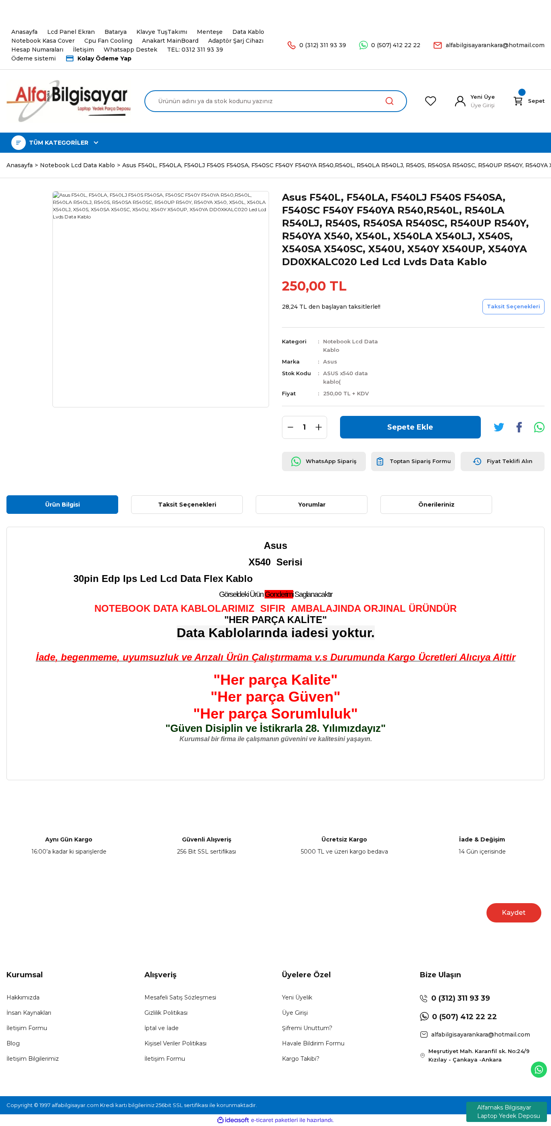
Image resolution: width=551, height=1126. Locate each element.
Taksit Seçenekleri (187, 504)
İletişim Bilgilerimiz (32, 1058)
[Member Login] (460, 101)
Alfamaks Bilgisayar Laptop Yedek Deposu (508, 1112)
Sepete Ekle (410, 427)
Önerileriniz (436, 504)
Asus (330, 361)
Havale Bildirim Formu (313, 1043)
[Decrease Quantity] (290, 427)
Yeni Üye (483, 96)
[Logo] (68, 101)
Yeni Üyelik (297, 997)
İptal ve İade (161, 1028)
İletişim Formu (26, 1028)
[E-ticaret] (274, 1120)
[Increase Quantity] (319, 427)
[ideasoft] (233, 1120)
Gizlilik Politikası (166, 1012)
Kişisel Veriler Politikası (175, 1043)
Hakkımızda (23, 997)
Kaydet (514, 912)
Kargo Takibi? (300, 1058)
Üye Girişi (295, 1012)
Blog (13, 1043)
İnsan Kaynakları (28, 1012)
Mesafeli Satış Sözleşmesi (180, 997)
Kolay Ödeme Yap (104, 58)
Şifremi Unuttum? (307, 1028)
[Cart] (518, 101)
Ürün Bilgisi (62, 504)
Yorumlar (312, 504)
